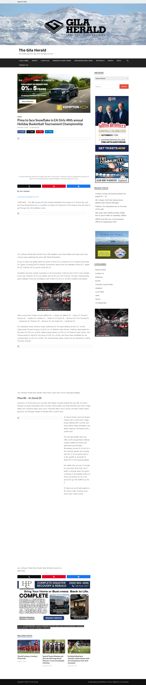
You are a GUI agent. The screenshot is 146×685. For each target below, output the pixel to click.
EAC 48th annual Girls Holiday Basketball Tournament (67, 626)
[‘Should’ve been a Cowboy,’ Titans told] (28, 647)
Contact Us (23, 65)
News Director (35, 127)
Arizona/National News (83, 60)
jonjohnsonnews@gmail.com (28, 197)
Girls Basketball (23, 628)
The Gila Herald (32, 50)
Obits (119, 60)
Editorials (100, 60)
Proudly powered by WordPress (97, 682)
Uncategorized (100, 303)
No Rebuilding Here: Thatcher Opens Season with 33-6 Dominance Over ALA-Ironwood (78, 659)
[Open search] (127, 60)
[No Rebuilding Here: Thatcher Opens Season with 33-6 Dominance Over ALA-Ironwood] (79, 647)
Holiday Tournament (35, 628)
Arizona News (100, 270)
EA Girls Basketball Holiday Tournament (36, 626)
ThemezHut (125, 682)
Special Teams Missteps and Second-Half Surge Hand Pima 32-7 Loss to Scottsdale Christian (53, 659)
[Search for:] (111, 86)
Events (110, 60)
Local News (23, 60)
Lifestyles (45, 60)
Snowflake (46, 628)
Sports (34, 60)
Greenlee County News (62, 60)
